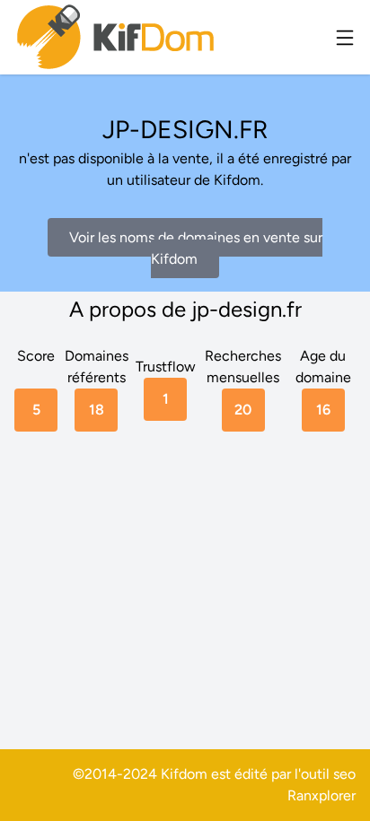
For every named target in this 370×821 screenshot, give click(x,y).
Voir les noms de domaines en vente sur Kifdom (195, 248)
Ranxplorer (321, 795)
